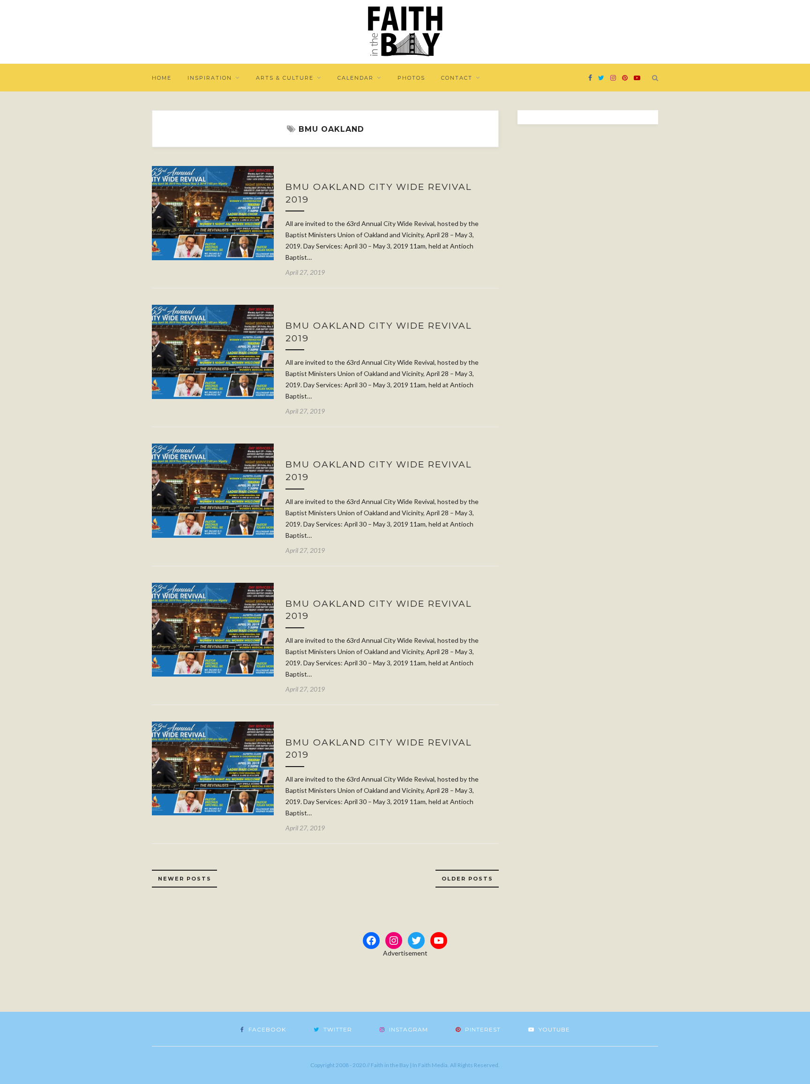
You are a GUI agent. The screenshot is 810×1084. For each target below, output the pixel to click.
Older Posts (467, 878)
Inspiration (210, 78)
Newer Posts (184, 878)
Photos (411, 78)
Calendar (356, 78)
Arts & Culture (285, 78)
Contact (456, 78)
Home (162, 78)
